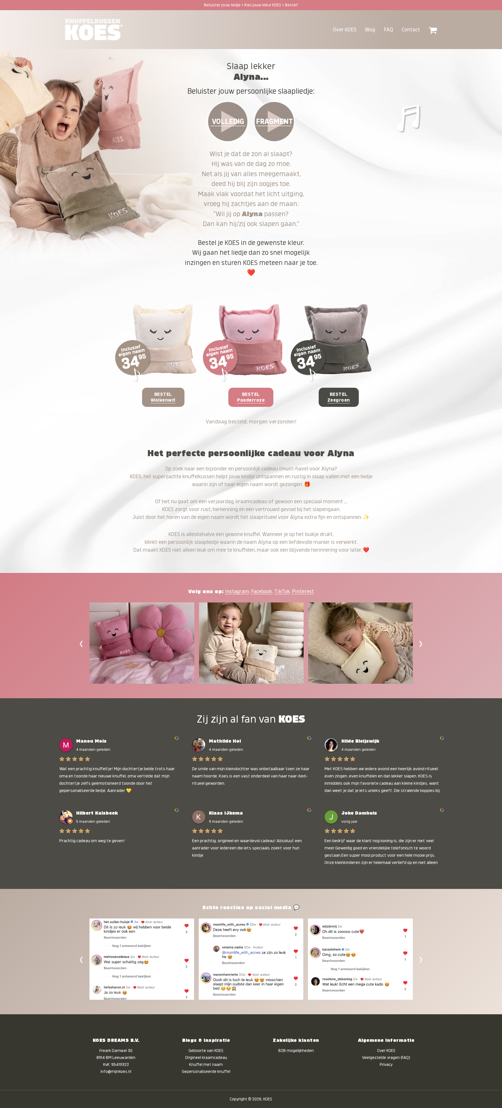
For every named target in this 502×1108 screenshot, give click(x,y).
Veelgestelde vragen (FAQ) (386, 1057)
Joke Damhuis (359, 813)
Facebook (261, 591)
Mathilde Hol (225, 741)
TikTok (282, 591)
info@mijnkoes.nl (116, 1071)
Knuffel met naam (206, 1064)
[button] (432, 29)
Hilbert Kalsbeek (97, 813)
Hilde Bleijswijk (360, 741)
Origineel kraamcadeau (206, 1057)
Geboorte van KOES (206, 1051)
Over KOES (386, 1051)
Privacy (386, 1064)
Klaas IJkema (226, 813)
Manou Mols (91, 741)
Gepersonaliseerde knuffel (206, 1071)
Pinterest (303, 591)
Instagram (237, 591)
